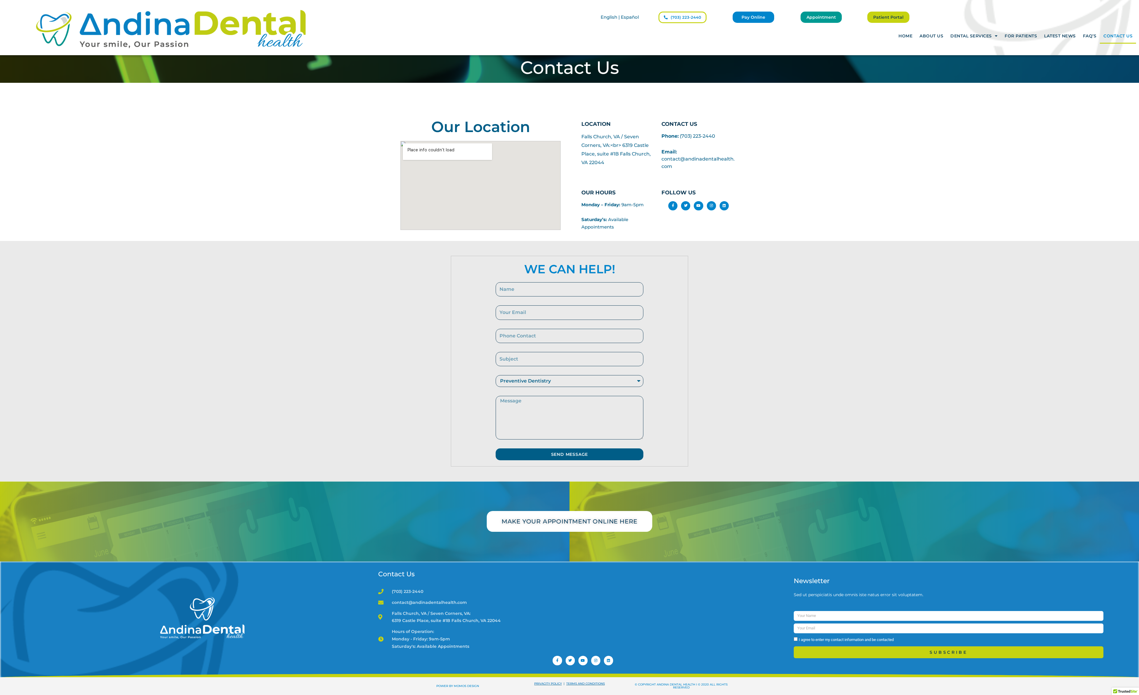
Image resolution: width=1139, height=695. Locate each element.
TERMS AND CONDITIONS (585, 684)
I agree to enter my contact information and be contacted (846, 639)
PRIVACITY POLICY (548, 684)
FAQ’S (1090, 36)
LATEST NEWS (1060, 36)
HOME (905, 36)
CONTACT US (1117, 36)
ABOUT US (931, 36)
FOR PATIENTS (1021, 36)
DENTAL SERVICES (971, 36)
